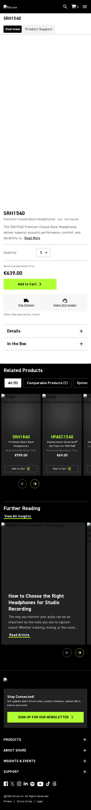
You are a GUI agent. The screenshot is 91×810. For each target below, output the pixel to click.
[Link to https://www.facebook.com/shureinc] (6, 784)
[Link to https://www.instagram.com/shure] (19, 784)
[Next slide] (34, 483)
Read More (32, 238)
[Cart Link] (74, 7)
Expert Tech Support (64, 305)
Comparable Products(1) (47, 383)
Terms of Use (24, 801)
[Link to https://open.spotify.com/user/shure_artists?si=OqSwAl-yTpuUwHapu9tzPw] (32, 784)
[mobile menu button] (84, 6)
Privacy (8, 801)
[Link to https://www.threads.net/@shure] (54, 784)
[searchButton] (65, 6)
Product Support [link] (38, 29)
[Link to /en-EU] (13, 6)
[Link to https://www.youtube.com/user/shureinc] (40, 784)
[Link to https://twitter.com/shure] (12, 784)
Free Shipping (26, 305)
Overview (12, 29)
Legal (40, 801)
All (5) (13, 383)
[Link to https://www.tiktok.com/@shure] (48, 784)
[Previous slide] (22, 483)
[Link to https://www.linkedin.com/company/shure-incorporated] (25, 784)
